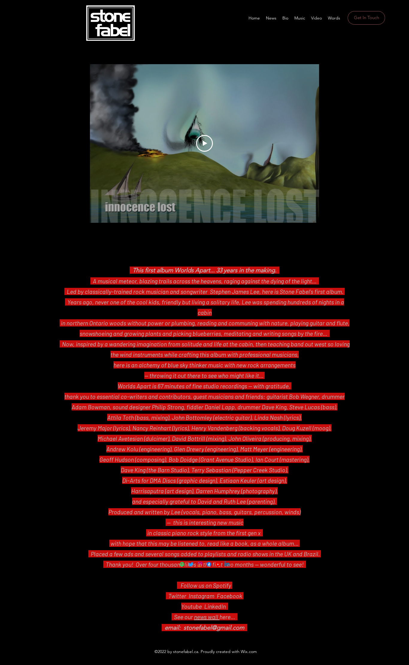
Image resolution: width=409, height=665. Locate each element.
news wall (206, 616)
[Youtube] (218, 564)
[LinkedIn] (227, 564)
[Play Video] (204, 143)
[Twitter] (191, 564)
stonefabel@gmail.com (214, 627)
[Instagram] (200, 564)
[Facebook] (209, 564)
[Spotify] (182, 564)
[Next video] (332, 143)
